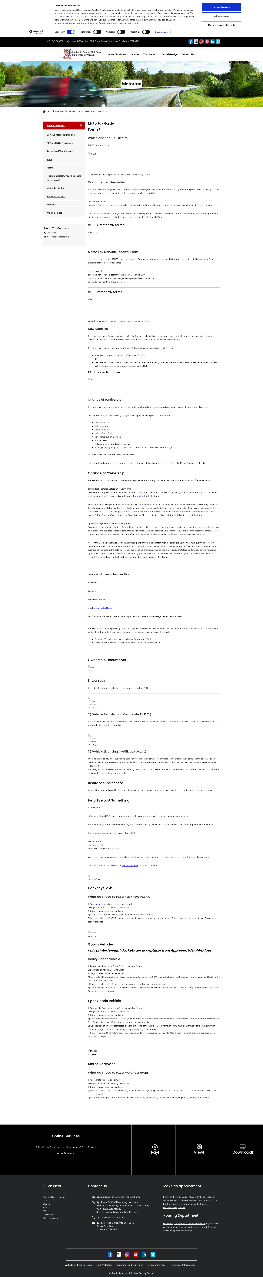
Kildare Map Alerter (52, 1218)
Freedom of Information (182, 1264)
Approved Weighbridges (191, 950)
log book (141, 496)
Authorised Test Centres (60, 151)
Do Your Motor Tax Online (61, 134)
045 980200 (57, 41)
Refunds (51, 204)
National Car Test (56, 196)
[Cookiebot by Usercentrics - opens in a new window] (36, 32)
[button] (122, 54)
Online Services (65, 1153)
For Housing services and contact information (184, 1224)
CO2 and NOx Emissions (60, 143)
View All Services (56, 125)
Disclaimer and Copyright (129, 1264)
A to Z (46, 1200)
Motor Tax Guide (94, 111)
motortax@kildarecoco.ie (58, 237)
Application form (97, 904)
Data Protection (104, 1264)
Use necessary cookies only (221, 25)
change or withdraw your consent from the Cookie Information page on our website (97, 23)
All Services (57, 111)
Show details (161, 32)
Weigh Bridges (54, 212)
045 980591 (52, 232)
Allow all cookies (221, 7)
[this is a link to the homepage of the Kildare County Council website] (46, 111)
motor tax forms (102, 145)
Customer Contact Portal (127, 1196)
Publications (48, 1215)
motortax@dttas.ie (103, 608)
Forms (50, 167)
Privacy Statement (156, 1264)
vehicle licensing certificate (139, 527)
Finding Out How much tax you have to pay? (64, 177)
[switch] (97, 32)
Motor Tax (74, 111)
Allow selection (221, 16)
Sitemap (46, 1204)
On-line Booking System (174, 1208)
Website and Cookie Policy (78, 1264)
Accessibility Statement (54, 1197)
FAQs (49, 159)
